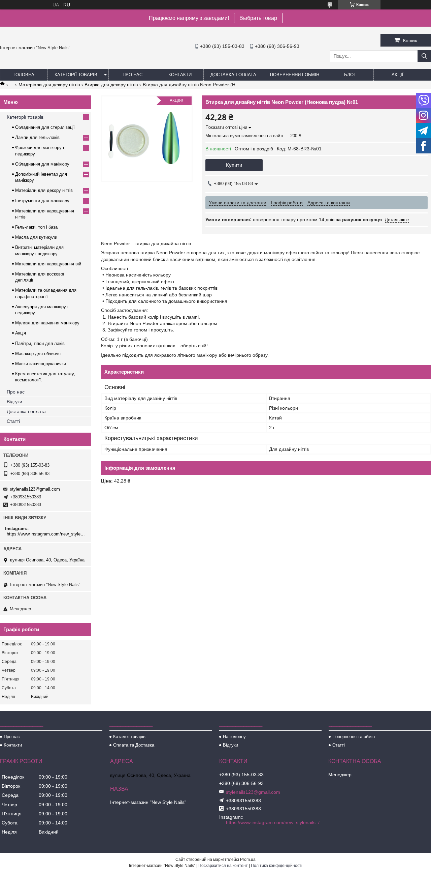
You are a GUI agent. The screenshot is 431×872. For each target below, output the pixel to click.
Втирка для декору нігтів (111, 84)
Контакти (180, 74)
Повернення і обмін (294, 74)
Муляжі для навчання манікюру (47, 322)
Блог (350, 74)
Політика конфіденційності (276, 865)
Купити (234, 165)
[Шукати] (424, 56)
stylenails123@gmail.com (35, 489)
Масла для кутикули (36, 237)
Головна (23, 74)
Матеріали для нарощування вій (48, 263)
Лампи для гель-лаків (37, 137)
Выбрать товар (258, 18)
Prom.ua (248, 859)
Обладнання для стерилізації (45, 127)
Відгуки (14, 401)
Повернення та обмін (353, 736)
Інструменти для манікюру (42, 200)
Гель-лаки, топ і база (36, 227)
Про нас (132, 74)
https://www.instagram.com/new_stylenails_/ (46, 533)
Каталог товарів (129, 736)
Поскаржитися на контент (223, 865)
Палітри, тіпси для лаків (40, 343)
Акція (20, 333)
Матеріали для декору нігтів (49, 84)
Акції (397, 74)
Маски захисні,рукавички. (41, 363)
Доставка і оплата (233, 74)
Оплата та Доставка (133, 745)
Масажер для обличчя (38, 353)
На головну (234, 736)
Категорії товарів (76, 74)
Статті (13, 421)
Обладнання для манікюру (42, 164)
